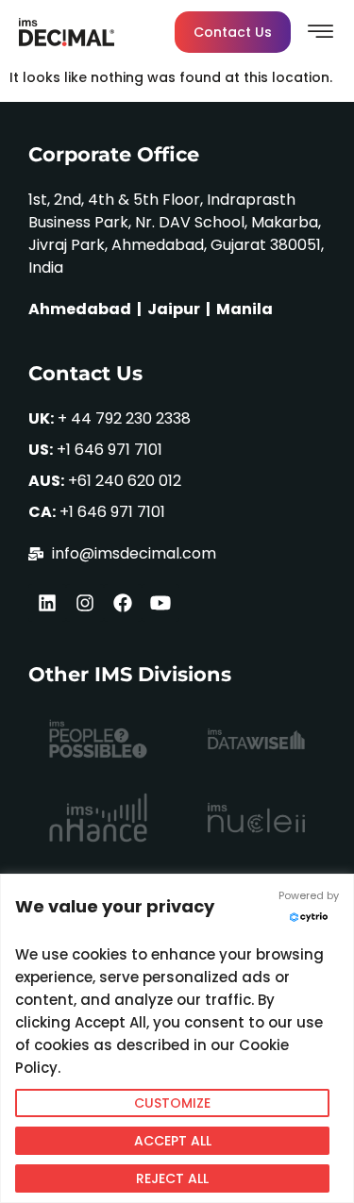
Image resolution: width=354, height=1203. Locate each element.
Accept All (172, 1140)
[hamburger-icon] (321, 34)
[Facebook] (123, 603)
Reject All (172, 1178)
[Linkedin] (47, 603)
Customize (172, 1103)
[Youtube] (160, 603)
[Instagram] (85, 603)
